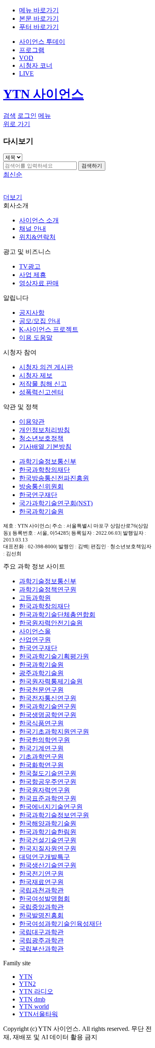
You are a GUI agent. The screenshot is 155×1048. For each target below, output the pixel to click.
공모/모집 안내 (39, 321)
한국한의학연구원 (44, 739)
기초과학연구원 (41, 756)
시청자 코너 (35, 65)
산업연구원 (35, 639)
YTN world (34, 1006)
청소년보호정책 (41, 438)
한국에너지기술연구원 (51, 806)
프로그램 (32, 50)
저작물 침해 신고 (43, 383)
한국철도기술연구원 (47, 773)
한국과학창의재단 (44, 469)
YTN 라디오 (36, 991)
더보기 (12, 197)
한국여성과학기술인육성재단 (60, 923)
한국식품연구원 (41, 723)
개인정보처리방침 (44, 430)
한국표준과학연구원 (47, 798)
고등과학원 (35, 597)
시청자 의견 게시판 (46, 367)
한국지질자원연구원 (47, 848)
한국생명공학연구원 (47, 714)
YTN (26, 976)
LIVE (26, 73)
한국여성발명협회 (44, 898)
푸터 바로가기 (39, 26)
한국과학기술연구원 (47, 706)
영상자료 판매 (39, 283)
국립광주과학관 (41, 940)
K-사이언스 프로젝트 (48, 329)
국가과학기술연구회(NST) (56, 503)
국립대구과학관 (41, 932)
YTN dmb (32, 999)
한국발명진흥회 (41, 915)
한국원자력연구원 (44, 790)
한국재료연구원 (41, 882)
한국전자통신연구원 (47, 698)
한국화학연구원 (41, 765)
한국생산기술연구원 (47, 865)
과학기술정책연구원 (47, 589)
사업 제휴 (32, 274)
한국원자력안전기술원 (51, 622)
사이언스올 (35, 631)
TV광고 (30, 266)
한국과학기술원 (41, 511)
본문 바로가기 (39, 18)
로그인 (27, 115)
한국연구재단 (38, 494)
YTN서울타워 (38, 1014)
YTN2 (27, 983)
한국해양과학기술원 (47, 823)
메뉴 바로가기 (39, 10)
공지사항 (32, 312)
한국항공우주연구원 (47, 781)
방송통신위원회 (41, 486)
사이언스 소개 (39, 220)
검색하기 (91, 166)
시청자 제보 (35, 375)
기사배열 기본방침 (45, 446)
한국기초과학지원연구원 (54, 731)
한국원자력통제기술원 (51, 681)
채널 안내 (32, 228)
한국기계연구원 (41, 748)
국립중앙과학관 (41, 907)
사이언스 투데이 (42, 41)
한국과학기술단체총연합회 (57, 614)
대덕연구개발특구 (44, 856)
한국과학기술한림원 (47, 831)
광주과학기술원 (41, 673)
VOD (26, 58)
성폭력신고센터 (41, 392)
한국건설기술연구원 (47, 840)
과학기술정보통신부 (47, 461)
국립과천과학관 (41, 890)
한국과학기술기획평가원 (54, 656)
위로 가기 (16, 124)
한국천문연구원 (41, 689)
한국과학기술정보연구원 (54, 815)
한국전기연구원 (41, 873)
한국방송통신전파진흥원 (54, 478)
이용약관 (32, 421)
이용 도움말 (35, 337)
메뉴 (44, 115)
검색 (9, 115)
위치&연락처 (37, 237)
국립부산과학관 (41, 948)
